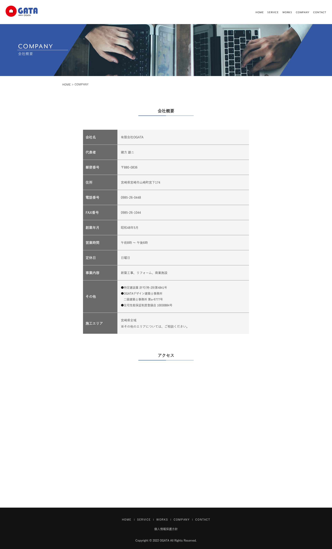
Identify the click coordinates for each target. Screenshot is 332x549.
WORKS (287, 12)
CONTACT (319, 12)
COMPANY (303, 12)
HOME (260, 12)
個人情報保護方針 (166, 529)
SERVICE (273, 12)
